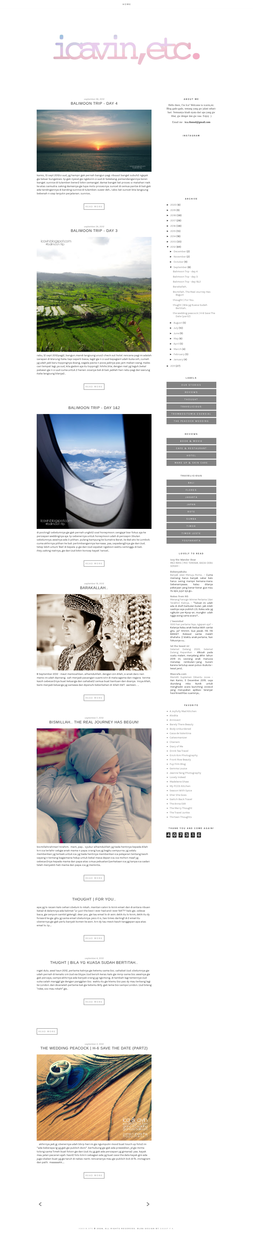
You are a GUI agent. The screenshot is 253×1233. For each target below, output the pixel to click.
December (180, 251)
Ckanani (175, 742)
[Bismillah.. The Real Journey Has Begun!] (94, 786)
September (180, 267)
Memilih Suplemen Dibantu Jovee (191, 677)
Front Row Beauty (180, 759)
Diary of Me (176, 746)
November (180, 256)
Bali (191, 482)
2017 (173, 220)
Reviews (191, 392)
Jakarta (191, 497)
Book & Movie (191, 441)
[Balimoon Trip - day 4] (94, 142)
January (179, 359)
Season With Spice (181, 790)
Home (127, 4)
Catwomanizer (178, 737)
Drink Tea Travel (179, 750)
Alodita (174, 715)
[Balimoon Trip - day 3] (94, 295)
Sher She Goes (178, 795)
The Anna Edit (178, 803)
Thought (191, 399)
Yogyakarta (191, 540)
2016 (173, 225)
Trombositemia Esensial (191, 414)
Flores (191, 490)
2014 (173, 236)
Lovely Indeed (178, 777)
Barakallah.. (94, 588)
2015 (173, 231)
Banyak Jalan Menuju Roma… (187, 575)
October (179, 261)
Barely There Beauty (181, 724)
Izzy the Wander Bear (183, 559)
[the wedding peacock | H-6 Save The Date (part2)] (94, 1098)
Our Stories (191, 385)
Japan (191, 504)
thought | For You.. (94, 899)
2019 (173, 210)
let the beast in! (179, 646)
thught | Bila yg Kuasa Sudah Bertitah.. (94, 963)
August (178, 322)
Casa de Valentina (180, 733)
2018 (173, 215)
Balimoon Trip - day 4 (94, 103)
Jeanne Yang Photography (185, 773)
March (178, 349)
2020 (173, 204)
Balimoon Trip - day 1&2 (94, 408)
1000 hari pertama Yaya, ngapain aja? (191, 624)
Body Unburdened (180, 728)
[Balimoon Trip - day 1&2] (94, 472)
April (177, 343)
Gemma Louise (178, 768)
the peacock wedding (191, 421)
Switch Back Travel (181, 799)
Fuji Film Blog (178, 764)
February (179, 354)
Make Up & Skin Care (191, 462)
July (176, 328)
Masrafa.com (178, 674)
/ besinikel (176, 621)
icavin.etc (86, 1228)
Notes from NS (179, 596)
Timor (191, 526)
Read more (94, 206)
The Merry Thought (181, 808)
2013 (173, 241)
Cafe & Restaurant (191, 448)
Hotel (191, 455)
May (176, 338)
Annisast (175, 720)
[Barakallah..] (94, 633)
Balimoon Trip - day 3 (94, 231)
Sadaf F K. (167, 1228)
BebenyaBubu (178, 571)
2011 (173, 366)
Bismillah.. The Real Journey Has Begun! (94, 722)
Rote (191, 511)
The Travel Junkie (180, 812)
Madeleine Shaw (179, 781)
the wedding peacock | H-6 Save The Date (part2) (94, 1048)
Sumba (191, 519)
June (177, 333)
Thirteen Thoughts (181, 817)
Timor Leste (191, 533)
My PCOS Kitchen (180, 786)
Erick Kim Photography (184, 755)
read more (47, 1031)
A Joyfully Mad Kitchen (183, 711)
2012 (173, 246)
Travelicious (191, 406)
